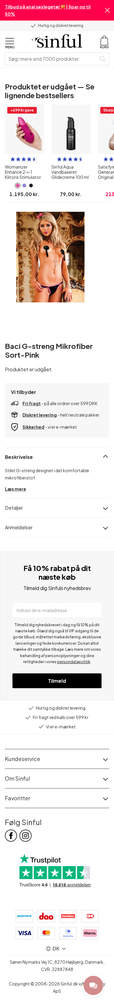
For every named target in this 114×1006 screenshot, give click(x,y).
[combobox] (52, 59)
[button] (107, 10)
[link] (17, 185)
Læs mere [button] (15, 489)
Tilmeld (57, 681)
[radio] (13, 159)
